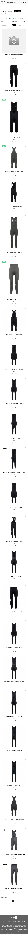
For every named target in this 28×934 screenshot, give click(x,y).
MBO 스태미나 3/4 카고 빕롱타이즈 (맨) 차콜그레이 (14, 854)
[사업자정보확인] (9, 926)
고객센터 (23, 921)
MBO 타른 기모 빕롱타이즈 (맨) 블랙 (14, 750)
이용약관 (9, 921)
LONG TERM (14, 21)
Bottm (10, 18)
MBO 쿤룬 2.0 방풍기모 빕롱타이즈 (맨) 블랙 (14, 681)
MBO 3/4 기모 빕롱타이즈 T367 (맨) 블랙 (14, 507)
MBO (18, 21)
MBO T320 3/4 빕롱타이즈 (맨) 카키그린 (14, 171)
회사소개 (4, 921)
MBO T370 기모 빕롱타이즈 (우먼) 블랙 (14, 438)
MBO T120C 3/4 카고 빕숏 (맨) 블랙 (14, 334)
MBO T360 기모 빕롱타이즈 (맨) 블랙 (14, 541)
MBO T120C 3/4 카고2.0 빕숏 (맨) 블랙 (14, 137)
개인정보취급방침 (16, 921)
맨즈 (6, 18)
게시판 (14, 923)
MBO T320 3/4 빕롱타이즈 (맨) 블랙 (14, 206)
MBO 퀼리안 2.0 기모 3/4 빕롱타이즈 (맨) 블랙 (14, 819)
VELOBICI (23, 21)
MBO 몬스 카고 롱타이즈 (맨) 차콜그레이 (14, 888)
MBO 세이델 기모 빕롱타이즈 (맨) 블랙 (14, 785)
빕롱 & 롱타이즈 (15, 18)
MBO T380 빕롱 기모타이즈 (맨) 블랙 (14, 576)
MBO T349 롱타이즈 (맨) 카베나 (14, 299)
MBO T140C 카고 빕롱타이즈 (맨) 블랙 (14, 647)
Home (3, 18)
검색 (14, 25)
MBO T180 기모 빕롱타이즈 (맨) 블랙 (14, 403)
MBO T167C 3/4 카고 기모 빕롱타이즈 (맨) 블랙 (14, 369)
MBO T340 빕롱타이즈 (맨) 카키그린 (14, 252)
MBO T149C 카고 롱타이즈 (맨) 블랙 (14, 611)
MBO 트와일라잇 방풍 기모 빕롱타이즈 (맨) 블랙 (14, 716)
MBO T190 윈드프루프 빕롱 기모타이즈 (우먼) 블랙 (14, 472)
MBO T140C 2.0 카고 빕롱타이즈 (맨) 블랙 (14, 54)
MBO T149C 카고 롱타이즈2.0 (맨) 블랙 (14, 90)
